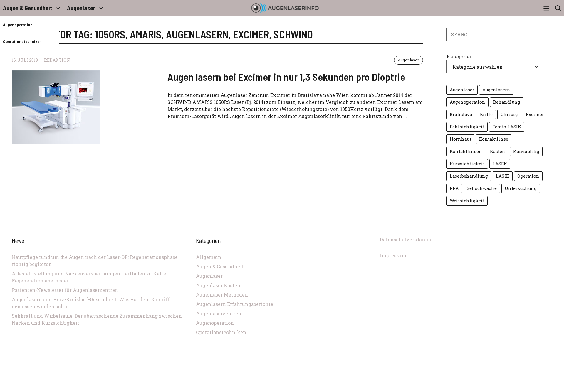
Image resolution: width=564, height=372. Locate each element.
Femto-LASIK (506, 126)
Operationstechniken (22, 41)
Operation (528, 176)
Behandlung (506, 102)
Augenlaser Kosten (218, 285)
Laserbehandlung (469, 176)
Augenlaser (81, 7)
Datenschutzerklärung (406, 239)
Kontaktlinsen (466, 151)
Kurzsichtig (526, 151)
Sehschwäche (482, 188)
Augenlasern (496, 89)
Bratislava (461, 114)
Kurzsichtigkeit (467, 163)
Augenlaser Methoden (222, 295)
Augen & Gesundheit (27, 7)
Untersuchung (521, 188)
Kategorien (459, 56)
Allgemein (208, 257)
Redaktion (57, 60)
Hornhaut (460, 139)
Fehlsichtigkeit (467, 126)
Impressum (393, 255)
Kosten (497, 151)
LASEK (500, 163)
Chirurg (509, 114)
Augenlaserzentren (218, 313)
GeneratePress (321, 368)
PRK (454, 188)
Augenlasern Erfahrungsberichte (234, 304)
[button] (558, 8)
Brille (486, 114)
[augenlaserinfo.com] (285, 8)
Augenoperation (18, 24)
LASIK (502, 176)
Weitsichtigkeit (467, 200)
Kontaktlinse (493, 139)
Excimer (535, 114)
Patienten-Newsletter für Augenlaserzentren (65, 290)
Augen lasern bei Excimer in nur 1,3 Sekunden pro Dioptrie (286, 76)
